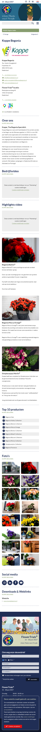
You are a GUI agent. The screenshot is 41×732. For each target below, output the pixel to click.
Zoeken (32, 23)
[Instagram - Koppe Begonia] (4, 582)
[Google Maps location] (4, 105)
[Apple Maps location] (10, 105)
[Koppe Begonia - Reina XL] (11, 520)
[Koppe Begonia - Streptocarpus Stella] (11, 533)
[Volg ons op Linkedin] (32, 1)
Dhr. (5, 660)
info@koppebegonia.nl (11, 78)
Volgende (34, 34)
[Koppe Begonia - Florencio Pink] (11, 560)
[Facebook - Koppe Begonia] (15, 582)
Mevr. (11, 660)
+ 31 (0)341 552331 (10, 100)
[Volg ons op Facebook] (29, 1)
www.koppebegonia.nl (11, 83)
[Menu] (37, 23)
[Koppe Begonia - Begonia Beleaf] (30, 507)
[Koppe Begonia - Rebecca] (30, 520)
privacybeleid (8, 709)
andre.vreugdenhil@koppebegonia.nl (15, 80)
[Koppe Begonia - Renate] (30, 560)
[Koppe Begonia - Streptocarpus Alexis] (30, 481)
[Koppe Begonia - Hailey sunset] (30, 494)
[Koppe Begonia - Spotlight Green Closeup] (11, 494)
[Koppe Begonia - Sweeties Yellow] (30, 533)
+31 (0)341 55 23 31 (10, 75)
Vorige (6, 34)
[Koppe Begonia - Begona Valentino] (30, 547)
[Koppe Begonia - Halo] (11, 507)
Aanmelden (34, 679)
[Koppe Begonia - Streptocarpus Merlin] (11, 481)
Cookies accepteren (14, 726)
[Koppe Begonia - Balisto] (30, 468)
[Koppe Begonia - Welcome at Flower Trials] (11, 468)
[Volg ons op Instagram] (26, 1)
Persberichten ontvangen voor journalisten (17, 675)
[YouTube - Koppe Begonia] (21, 582)
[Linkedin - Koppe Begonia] (10, 582)
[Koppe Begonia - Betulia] (11, 547)
